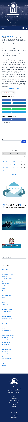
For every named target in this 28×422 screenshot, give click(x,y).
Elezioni (3, 297)
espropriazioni (5, 300)
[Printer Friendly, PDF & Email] (8, 93)
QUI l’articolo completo (14, 88)
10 (3, 161)
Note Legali (14, 408)
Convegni (4, 288)
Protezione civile (5, 339)
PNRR (3, 328)
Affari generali (5, 269)
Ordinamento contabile (7, 316)
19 (10, 164)
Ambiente (4, 271)
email (15, 106)
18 (7, 164)
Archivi (3, 255)
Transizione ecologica (7, 358)
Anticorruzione (5, 276)
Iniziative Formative (6, 311)
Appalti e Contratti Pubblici (8, 278)
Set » (16, 174)
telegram (15, 112)
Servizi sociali (5, 351)
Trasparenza (4, 361)
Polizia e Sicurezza (6, 330)
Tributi (3, 363)
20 (14, 164)
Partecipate (4, 323)
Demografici (4, 292)
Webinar (4, 365)
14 (17, 161)
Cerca (3, 139)
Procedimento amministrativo (8, 335)
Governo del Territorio (7, 309)
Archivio (3, 281)
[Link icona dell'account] (26, 28)
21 (17, 164)
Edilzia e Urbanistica (6, 295)
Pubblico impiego (6, 342)
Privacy (3, 332)
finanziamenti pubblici (7, 307)
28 (17, 167)
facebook (15, 100)
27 (14, 167)
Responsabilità (5, 344)
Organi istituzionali (6, 321)
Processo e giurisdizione (7, 337)
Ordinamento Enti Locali (7, 318)
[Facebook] (23, 28)
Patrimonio (4, 325)
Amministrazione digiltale (7, 274)
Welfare (3, 368)
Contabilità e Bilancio (7, 285)
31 (3, 170)
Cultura (3, 290)
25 (7, 167)
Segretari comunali (6, 346)
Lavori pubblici (5, 314)
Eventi (3, 302)
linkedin (15, 103)
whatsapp (15, 109)
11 (6, 161)
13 (14, 161)
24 (3, 167)
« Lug (12, 174)
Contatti (14, 404)
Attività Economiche (6, 283)
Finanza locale (5, 304)
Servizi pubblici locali (6, 349)
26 (10, 167)
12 (10, 161)
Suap (3, 356)
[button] (20, 28)
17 (3, 164)
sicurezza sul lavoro (6, 353)
